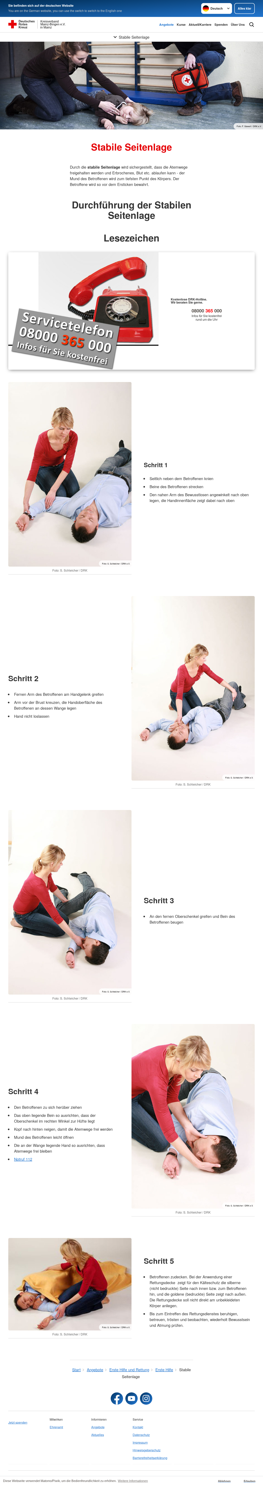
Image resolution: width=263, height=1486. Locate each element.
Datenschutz (141, 1435)
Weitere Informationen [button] (133, 1481)
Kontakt (138, 1427)
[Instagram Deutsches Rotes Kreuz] (146, 1398)
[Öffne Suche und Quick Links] (252, 25)
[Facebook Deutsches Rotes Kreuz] (117, 1398)
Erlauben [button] (249, 1481)
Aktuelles (97, 1435)
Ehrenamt (56, 1427)
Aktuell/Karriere (200, 24)
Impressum (140, 1442)
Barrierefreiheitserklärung (150, 1458)
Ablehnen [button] (224, 1481)
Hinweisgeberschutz (147, 1450)
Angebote (166, 24)
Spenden (221, 24)
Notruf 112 (23, 1159)
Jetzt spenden (17, 1422)
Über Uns (238, 24)
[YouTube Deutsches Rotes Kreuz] (131, 1398)
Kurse (181, 24)
